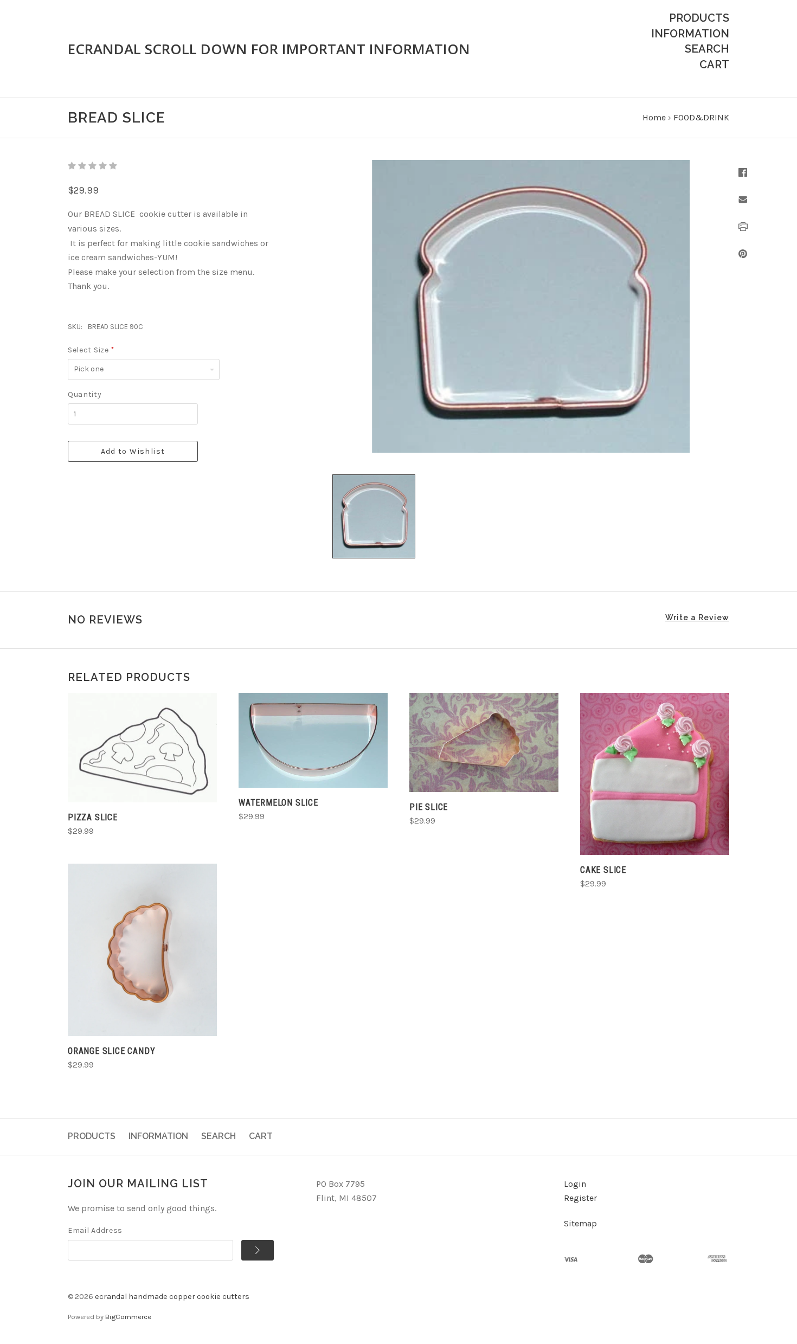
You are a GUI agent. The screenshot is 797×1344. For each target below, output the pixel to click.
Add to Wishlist (133, 451)
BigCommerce (128, 1317)
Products (699, 17)
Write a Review (697, 617)
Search (707, 48)
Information (690, 33)
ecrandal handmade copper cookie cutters (172, 1296)
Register (580, 1198)
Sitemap (580, 1223)
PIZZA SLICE (93, 817)
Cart (714, 64)
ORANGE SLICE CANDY (111, 1051)
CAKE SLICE (603, 870)
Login (575, 1184)
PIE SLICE (428, 807)
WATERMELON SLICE (278, 803)
